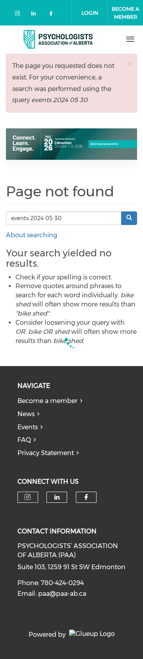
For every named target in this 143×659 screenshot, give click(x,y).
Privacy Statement (45, 453)
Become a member (47, 401)
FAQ (24, 440)
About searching (31, 235)
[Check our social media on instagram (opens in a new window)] (19, 15)
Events (27, 427)
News (26, 414)
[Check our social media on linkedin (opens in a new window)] (36, 15)
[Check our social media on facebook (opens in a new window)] (52, 15)
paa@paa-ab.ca (62, 593)
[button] (129, 64)
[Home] (58, 39)
